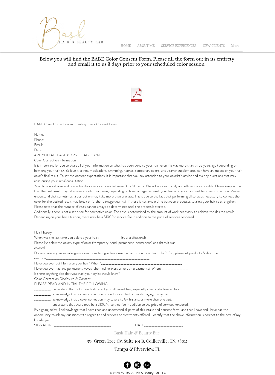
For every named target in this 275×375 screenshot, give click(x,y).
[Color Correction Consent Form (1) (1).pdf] (136, 95)
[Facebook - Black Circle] (127, 365)
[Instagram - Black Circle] (137, 365)
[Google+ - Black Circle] (147, 365)
